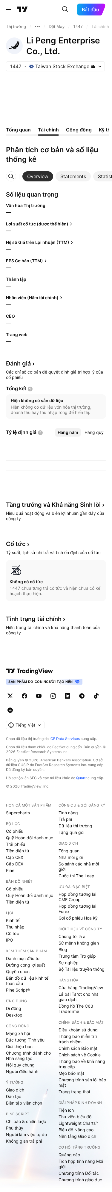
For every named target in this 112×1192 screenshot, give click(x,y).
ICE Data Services (65, 738)
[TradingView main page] (29, 671)
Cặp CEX (14, 857)
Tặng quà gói (71, 832)
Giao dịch (15, 1089)
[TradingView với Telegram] (82, 696)
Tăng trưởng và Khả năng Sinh (53, 504)
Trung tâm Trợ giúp (77, 956)
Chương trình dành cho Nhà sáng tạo (28, 1055)
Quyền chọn (18, 971)
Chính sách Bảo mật (78, 1048)
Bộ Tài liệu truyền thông (82, 969)
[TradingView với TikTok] (96, 696)
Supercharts (18, 812)
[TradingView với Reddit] (10, 710)
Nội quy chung (20, 1064)
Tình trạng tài (34, 618)
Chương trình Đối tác (79, 1173)
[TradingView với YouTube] (39, 696)
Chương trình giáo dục (80, 1179)
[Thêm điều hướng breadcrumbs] (37, 26)
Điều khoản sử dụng (78, 1029)
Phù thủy (14, 1127)
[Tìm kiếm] (65, 9)
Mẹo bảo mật (71, 1073)
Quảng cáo (69, 1154)
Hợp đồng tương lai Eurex (77, 909)
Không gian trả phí (24, 1141)
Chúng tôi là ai (72, 936)
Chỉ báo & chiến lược (26, 1121)
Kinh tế (12, 920)
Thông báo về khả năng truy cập (82, 1064)
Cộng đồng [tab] (79, 130)
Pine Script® (18, 989)
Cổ (16, 544)
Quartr (81, 778)
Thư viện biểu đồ (75, 1116)
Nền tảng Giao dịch (77, 1136)
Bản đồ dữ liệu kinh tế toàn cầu (27, 980)
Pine (10, 870)
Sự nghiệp (69, 962)
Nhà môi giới (71, 857)
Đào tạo (13, 1096)
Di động (13, 1008)
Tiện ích (66, 1110)
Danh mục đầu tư (23, 958)
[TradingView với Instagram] (53, 696)
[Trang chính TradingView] (22, 9)
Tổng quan (69, 850)
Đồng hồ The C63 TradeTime (76, 1008)
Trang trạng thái (74, 1091)
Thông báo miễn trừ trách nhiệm (78, 1039)
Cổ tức (12, 933)
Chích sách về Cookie (80, 1054)
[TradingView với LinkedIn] (67, 696)
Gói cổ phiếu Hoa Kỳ (78, 917)
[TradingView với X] (10, 696)
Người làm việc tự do (26, 1134)
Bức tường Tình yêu (25, 1039)
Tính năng (68, 812)
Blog (63, 949)
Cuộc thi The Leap (76, 875)
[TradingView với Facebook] (24, 696)
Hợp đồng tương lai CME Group (77, 897)
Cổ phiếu (14, 831)
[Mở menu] (9, 9)
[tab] (37, 176)
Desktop (14, 1014)
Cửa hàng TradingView (81, 987)
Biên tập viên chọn (24, 1102)
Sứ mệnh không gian (79, 942)
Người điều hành (22, 1071)
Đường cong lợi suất (25, 964)
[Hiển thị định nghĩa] (30, 389)
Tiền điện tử (17, 850)
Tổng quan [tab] (18, 130)
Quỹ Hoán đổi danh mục (29, 837)
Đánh (18, 363)
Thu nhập (15, 926)
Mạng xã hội (18, 1033)
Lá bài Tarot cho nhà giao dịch (79, 997)
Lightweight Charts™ (78, 1123)
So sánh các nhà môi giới (79, 866)
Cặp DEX (14, 863)
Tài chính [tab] (48, 130)
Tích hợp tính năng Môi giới (81, 1164)
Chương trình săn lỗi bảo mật (82, 1082)
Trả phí (65, 819)
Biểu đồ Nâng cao (76, 1129)
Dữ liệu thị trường (75, 825)
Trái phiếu (15, 844)
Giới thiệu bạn (19, 1046)
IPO (9, 939)
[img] (93, 66)
